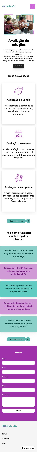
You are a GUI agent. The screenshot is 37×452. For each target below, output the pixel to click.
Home (4, 434)
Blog (3, 443)
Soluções (6, 438)
